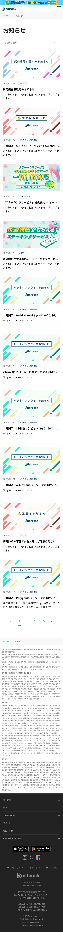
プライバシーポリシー (15, 867)
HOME (6, 15)
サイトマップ (52, 867)
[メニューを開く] (59, 8)
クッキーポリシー (35, 867)
